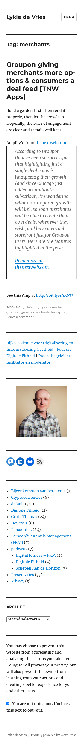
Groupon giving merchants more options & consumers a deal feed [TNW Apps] (40, 81)
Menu (69, 17)
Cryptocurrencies (26, 497)
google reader (51, 307)
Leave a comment (20, 317)
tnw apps (58, 312)
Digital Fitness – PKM (36, 555)
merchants (41, 312)
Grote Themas (24, 516)
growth (26, 312)
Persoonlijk (21, 529)
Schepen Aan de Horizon (38, 568)
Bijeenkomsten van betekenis (38, 491)
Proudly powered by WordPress (54, 735)
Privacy (17, 581)
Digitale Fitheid (25, 510)
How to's (19, 523)
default (31, 307)
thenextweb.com (50, 142)
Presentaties (22, 574)
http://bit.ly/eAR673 (54, 295)
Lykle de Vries (25, 17)
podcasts (19, 549)
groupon (13, 312)
